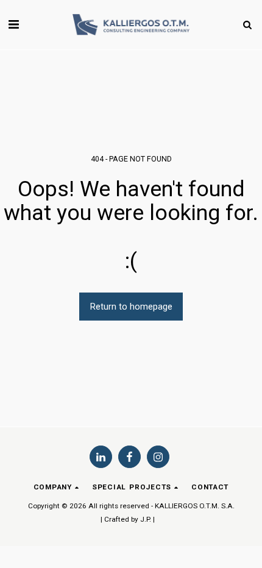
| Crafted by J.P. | (128, 519)
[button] (13, 24)
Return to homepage (131, 306)
